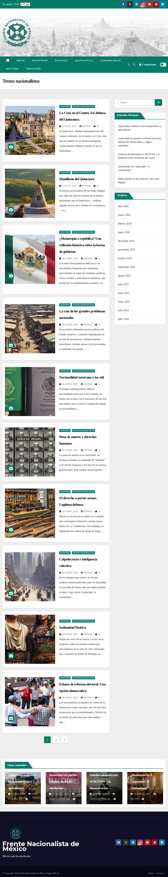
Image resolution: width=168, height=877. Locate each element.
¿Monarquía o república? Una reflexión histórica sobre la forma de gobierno (82, 245)
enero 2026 (124, 232)
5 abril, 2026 (18, 794)
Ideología (33, 68)
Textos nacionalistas (83, 106)
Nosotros (40, 60)
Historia (12, 68)
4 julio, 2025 (69, 126)
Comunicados (110, 60)
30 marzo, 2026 (61, 794)
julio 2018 (123, 319)
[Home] (7, 60)
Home (150, 873)
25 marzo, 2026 (142, 794)
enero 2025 (124, 301)
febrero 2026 (125, 223)
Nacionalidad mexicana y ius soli (81, 377)
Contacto (160, 873)
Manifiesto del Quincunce (76, 179)
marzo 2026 (124, 215)
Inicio (21, 60)
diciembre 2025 (126, 241)
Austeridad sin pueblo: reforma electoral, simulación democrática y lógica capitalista (139, 142)
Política (61, 60)
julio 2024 (123, 310)
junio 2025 (123, 293)
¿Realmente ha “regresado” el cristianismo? (140, 781)
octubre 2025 (125, 258)
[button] (134, 64)
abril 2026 (123, 206)
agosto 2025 (124, 275)
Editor (86, 126)
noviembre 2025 (126, 249)
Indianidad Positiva (72, 627)
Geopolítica (84, 60)
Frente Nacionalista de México (40, 846)
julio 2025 (123, 284)
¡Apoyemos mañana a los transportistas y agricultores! (22, 781)
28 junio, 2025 (70, 258)
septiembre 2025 (127, 267)
